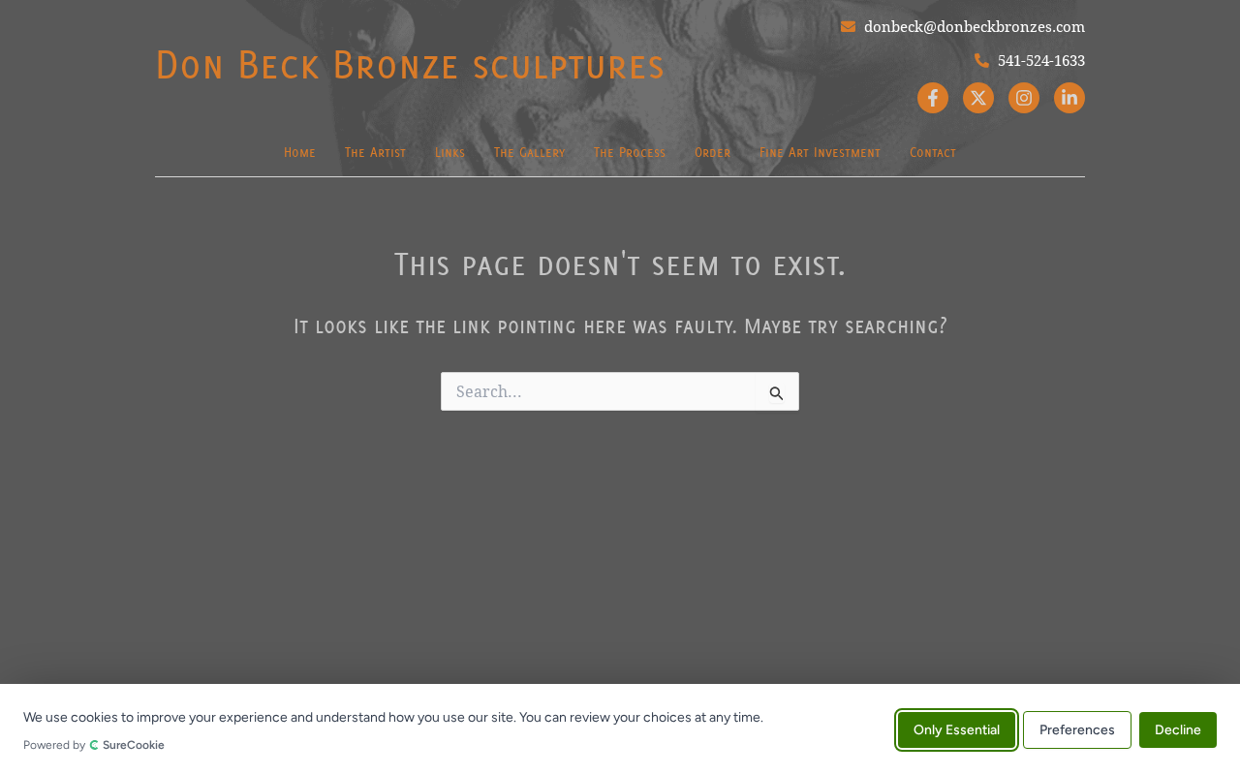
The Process (630, 152)
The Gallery (529, 152)
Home (300, 152)
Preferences (1077, 729)
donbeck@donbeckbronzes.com (972, 26)
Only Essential (957, 729)
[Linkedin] (1069, 97)
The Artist (375, 152)
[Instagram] (1023, 97)
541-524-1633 (1039, 60)
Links (450, 152)
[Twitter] (978, 97)
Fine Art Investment (820, 152)
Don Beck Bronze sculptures (410, 64)
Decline (1178, 729)
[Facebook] (932, 97)
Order (712, 152)
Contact (933, 152)
